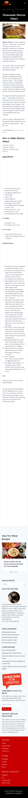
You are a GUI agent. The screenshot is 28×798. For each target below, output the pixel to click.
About (4, 743)
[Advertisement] (14, 173)
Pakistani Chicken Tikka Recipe (12, 653)
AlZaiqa (8, 393)
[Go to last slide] (4, 557)
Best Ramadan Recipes (9, 632)
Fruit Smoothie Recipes (9, 642)
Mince (4, 767)
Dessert (4, 762)
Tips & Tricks (6, 783)
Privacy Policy (6, 746)
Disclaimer (5, 748)
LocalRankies (18, 793)
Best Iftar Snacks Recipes (10, 637)
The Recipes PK (14, 621)
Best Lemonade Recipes (9, 640)
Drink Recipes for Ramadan (10, 635)
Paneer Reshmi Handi (8, 650)
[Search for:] (14, 584)
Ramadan (5, 775)
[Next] (23, 557)
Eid (3, 777)
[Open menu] (24, 3)
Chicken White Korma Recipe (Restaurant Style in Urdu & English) (13, 564)
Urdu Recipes (6, 780)
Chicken (4, 764)
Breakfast (5, 759)
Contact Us (5, 751)
